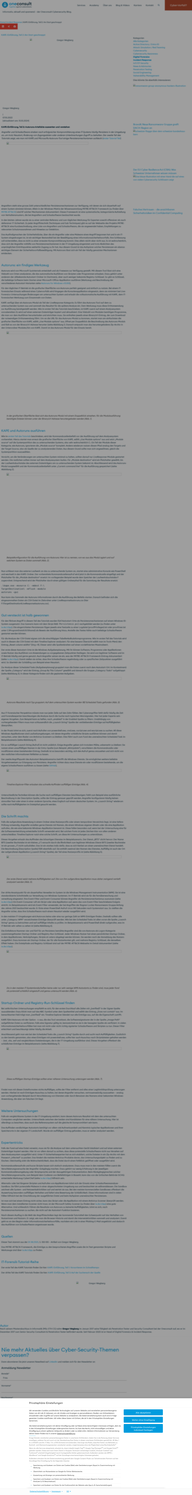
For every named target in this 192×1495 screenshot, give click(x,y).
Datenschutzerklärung (66, 1433)
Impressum (56, 1491)
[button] (143, 1420)
